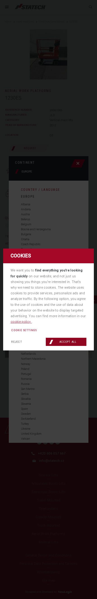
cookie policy (21, 322)
